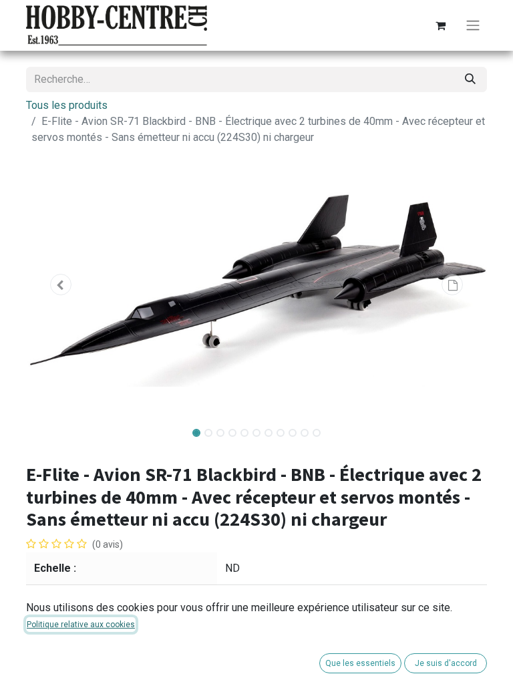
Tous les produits (67, 105)
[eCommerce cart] (440, 25)
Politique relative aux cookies (81, 624)
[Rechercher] (470, 79)
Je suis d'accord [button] (446, 663)
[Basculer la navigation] (473, 25)
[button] (61, 284)
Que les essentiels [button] (360, 663)
